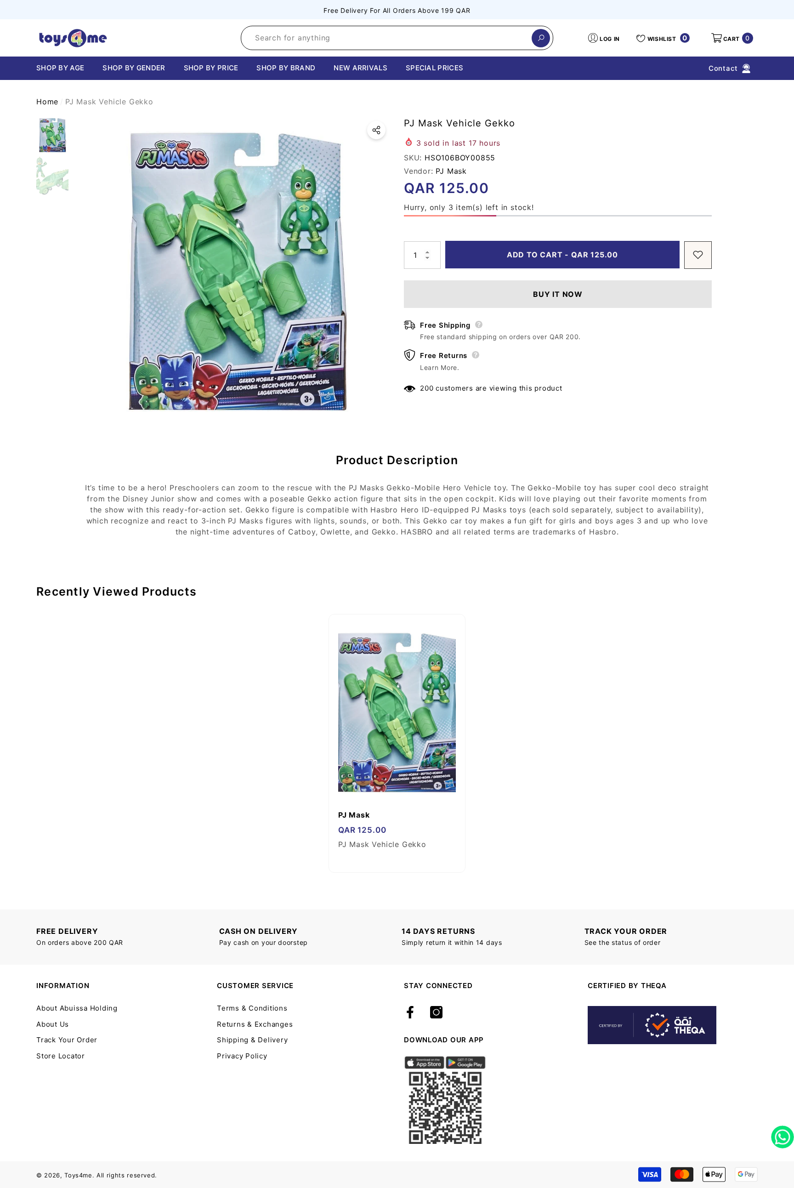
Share (376, 130)
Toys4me (78, 1175)
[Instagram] (436, 1012)
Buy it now (558, 293)
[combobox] (386, 38)
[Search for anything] (397, 38)
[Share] (376, 130)
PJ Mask (451, 170)
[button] (731, 38)
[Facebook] (410, 1012)
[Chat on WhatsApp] (782, 1133)
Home (47, 101)
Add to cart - (558, 254)
